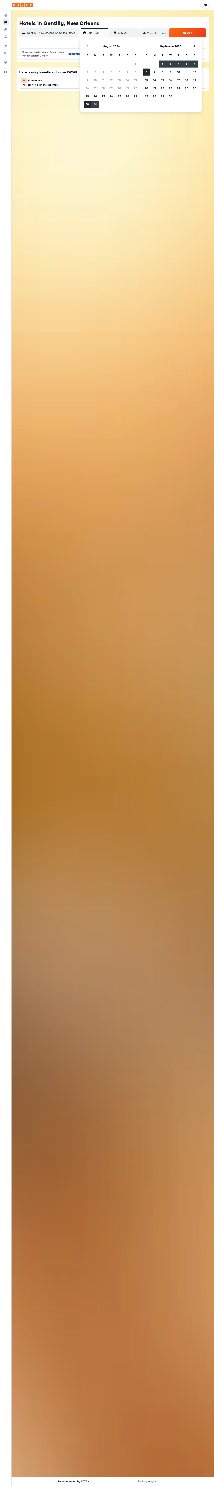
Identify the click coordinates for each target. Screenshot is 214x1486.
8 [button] (135, 72)
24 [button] (95, 96)
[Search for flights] (5, 15)
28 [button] (127, 96)
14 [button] (127, 80)
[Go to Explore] (5, 46)
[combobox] (52, 32)
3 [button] (95, 72)
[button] (5, 5)
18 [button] (103, 88)
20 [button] (119, 88)
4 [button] (103, 72)
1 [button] (135, 64)
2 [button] (87, 72)
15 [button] (135, 80)
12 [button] (111, 80)
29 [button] (135, 96)
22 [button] (135, 88)
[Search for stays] (5, 22)
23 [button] (87, 96)
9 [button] (87, 80)
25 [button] (103, 96)
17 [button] (95, 88)
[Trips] (5, 62)
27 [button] (119, 96)
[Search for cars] (5, 29)
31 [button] (95, 104)
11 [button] (103, 80)
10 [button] (95, 80)
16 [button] (87, 88)
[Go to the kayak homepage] (22, 5)
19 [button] (111, 88)
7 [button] (127, 72)
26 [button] (111, 96)
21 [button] (127, 88)
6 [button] (119, 72)
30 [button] (87, 104)
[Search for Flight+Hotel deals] (5, 36)
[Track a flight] (5, 53)
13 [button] (119, 80)
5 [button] (111, 72)
